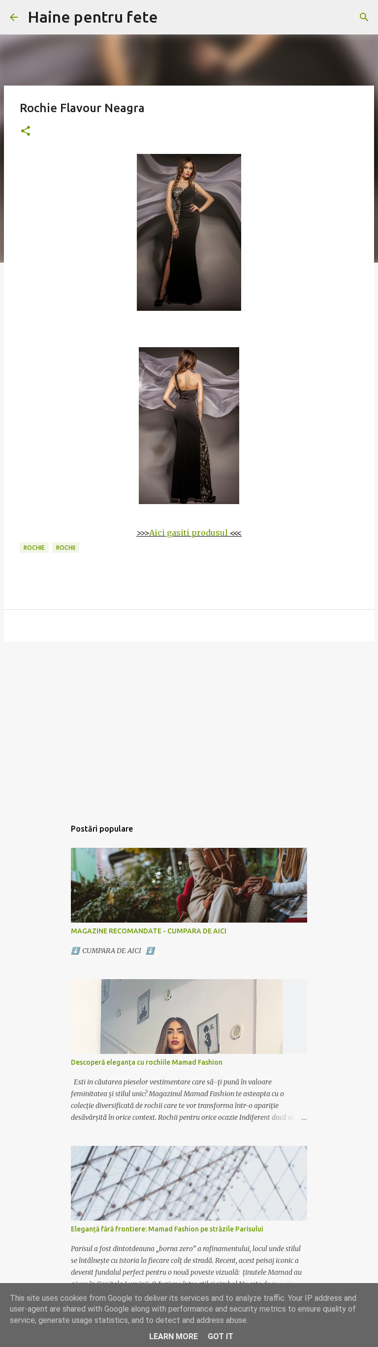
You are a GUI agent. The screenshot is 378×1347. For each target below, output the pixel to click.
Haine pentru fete (93, 17)
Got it (220, 1336)
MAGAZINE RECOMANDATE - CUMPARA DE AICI (148, 931)
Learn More (173, 1336)
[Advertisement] (189, 725)
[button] (26, 131)
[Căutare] (364, 17)
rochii (65, 547)
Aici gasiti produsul (188, 533)
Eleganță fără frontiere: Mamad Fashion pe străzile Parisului (167, 1229)
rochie (34, 547)
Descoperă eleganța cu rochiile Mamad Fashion (146, 1062)
